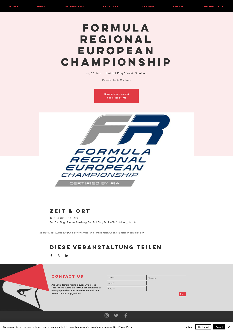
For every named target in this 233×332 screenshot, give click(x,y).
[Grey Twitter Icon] (116, 315)
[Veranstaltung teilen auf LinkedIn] (66, 255)
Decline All (203, 327)
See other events (116, 97)
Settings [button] (189, 327)
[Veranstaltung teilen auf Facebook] (51, 255)
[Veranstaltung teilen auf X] (59, 255)
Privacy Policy (125, 327)
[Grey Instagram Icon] (106, 315)
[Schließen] (229, 326)
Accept (219, 327)
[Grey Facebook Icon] (125, 315)
